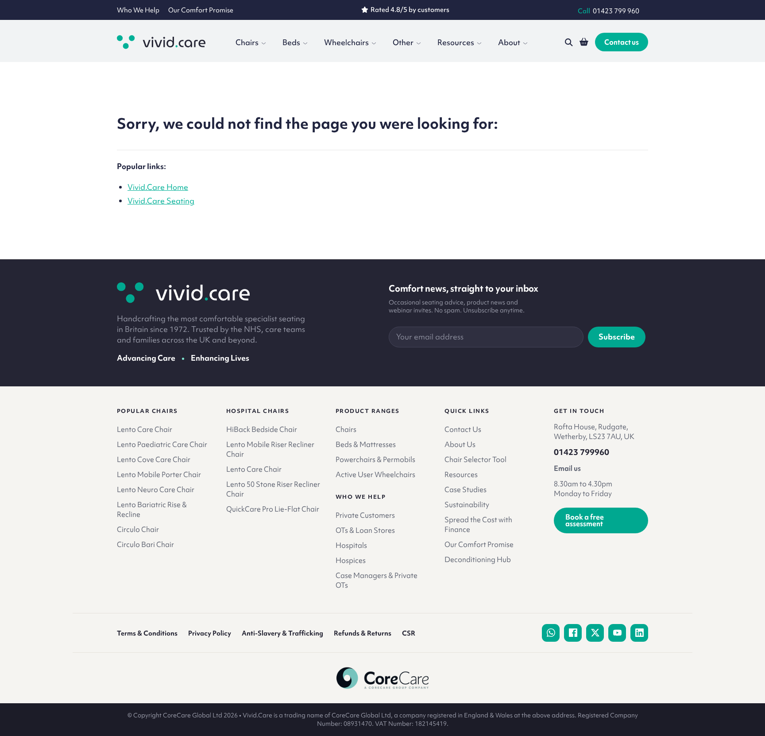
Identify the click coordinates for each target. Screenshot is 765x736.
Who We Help (138, 10)
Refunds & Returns (362, 633)
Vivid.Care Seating (161, 201)
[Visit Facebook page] (573, 633)
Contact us (621, 42)
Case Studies (465, 489)
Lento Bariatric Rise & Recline (152, 509)
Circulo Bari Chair (145, 544)
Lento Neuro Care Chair (155, 489)
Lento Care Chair (144, 429)
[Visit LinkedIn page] (639, 633)
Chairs (247, 42)
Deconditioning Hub (477, 559)
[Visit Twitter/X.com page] (595, 633)
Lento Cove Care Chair (153, 459)
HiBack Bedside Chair (261, 429)
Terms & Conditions (147, 633)
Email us (567, 468)
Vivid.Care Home (158, 187)
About (509, 42)
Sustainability (466, 504)
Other (403, 42)
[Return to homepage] (183, 292)
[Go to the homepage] (161, 42)
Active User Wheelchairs (375, 474)
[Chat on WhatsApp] (551, 633)
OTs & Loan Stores (365, 530)
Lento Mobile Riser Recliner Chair (270, 449)
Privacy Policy (209, 633)
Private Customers (365, 515)
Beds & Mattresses (366, 444)
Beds (291, 42)
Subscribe (617, 337)
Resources (455, 42)
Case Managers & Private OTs (376, 580)
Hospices (351, 560)
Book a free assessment (584, 520)
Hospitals (351, 545)
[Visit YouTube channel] (617, 633)
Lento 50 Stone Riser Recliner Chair (273, 489)
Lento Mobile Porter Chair (159, 474)
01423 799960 (581, 452)
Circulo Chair (138, 529)
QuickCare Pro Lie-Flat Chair (272, 509)
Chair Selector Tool (475, 459)
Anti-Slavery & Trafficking (282, 633)
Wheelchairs (346, 42)
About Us (459, 444)
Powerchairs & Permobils (375, 459)
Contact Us (462, 429)
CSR (408, 633)
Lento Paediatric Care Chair (162, 444)
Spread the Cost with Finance (478, 524)
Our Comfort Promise (200, 10)
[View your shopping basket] (584, 42)
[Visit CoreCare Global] (382, 678)
